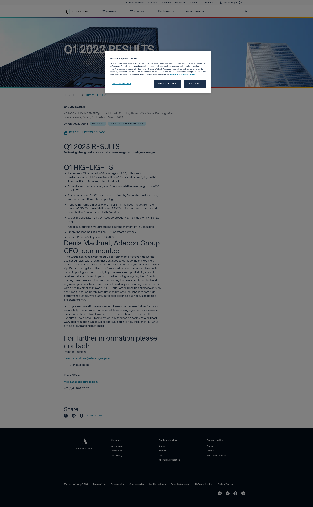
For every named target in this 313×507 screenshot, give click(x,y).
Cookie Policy (176, 74)
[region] (158, 72)
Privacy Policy (189, 74)
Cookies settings (121, 84)
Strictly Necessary (168, 84)
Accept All (195, 84)
